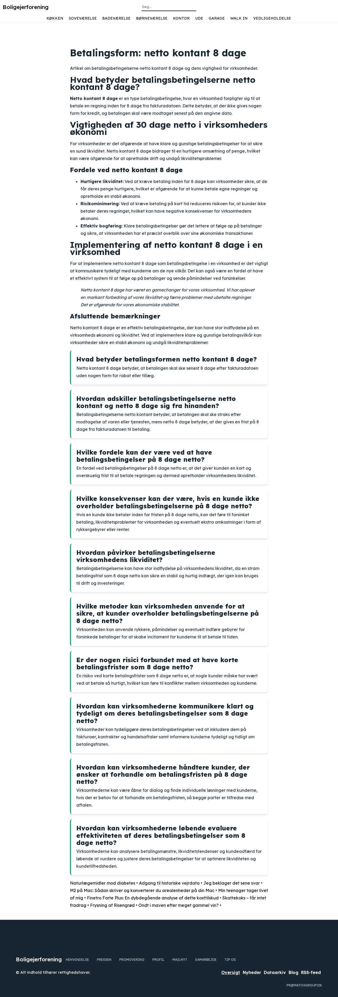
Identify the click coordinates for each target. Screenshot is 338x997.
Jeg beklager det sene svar (231, 883)
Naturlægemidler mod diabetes (102, 883)
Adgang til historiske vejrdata (169, 883)
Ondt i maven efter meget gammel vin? (178, 905)
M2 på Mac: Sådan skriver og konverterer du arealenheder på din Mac (142, 890)
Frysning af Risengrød (112, 905)
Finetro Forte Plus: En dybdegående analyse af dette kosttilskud (153, 897)
